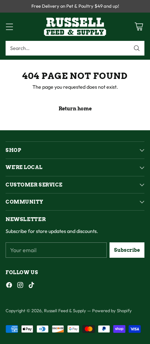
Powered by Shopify (112, 310)
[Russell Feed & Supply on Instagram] (20, 286)
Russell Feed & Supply (65, 310)
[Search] (136, 48)
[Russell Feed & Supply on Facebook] (9, 286)
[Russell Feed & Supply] (75, 26)
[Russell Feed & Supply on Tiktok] (31, 286)
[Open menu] (9, 27)
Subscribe (127, 250)
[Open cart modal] (139, 27)
